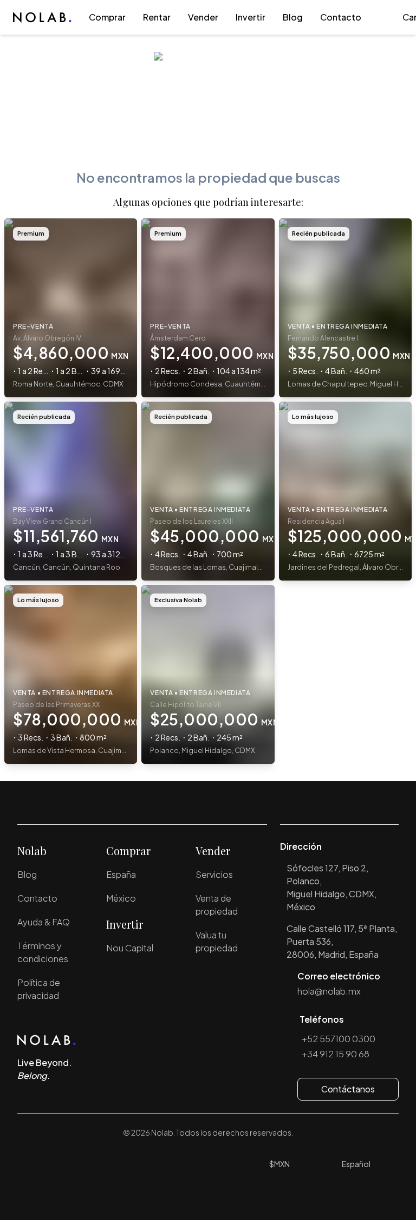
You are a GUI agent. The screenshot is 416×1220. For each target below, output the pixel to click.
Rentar (157, 17)
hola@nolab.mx (329, 991)
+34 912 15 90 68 (335, 1053)
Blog (293, 17)
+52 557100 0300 (338, 1038)
